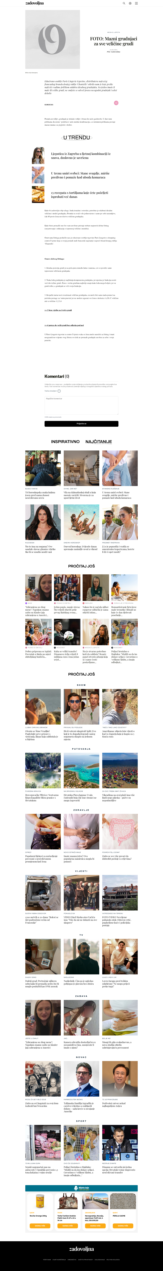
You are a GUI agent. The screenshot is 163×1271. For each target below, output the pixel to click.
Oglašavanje (100, 1259)
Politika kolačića (113, 1259)
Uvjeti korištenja (59, 1259)
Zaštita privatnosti (85, 1259)
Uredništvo (72, 1259)
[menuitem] (130, 3)
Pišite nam (47, 1259)
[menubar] (130, 3)
